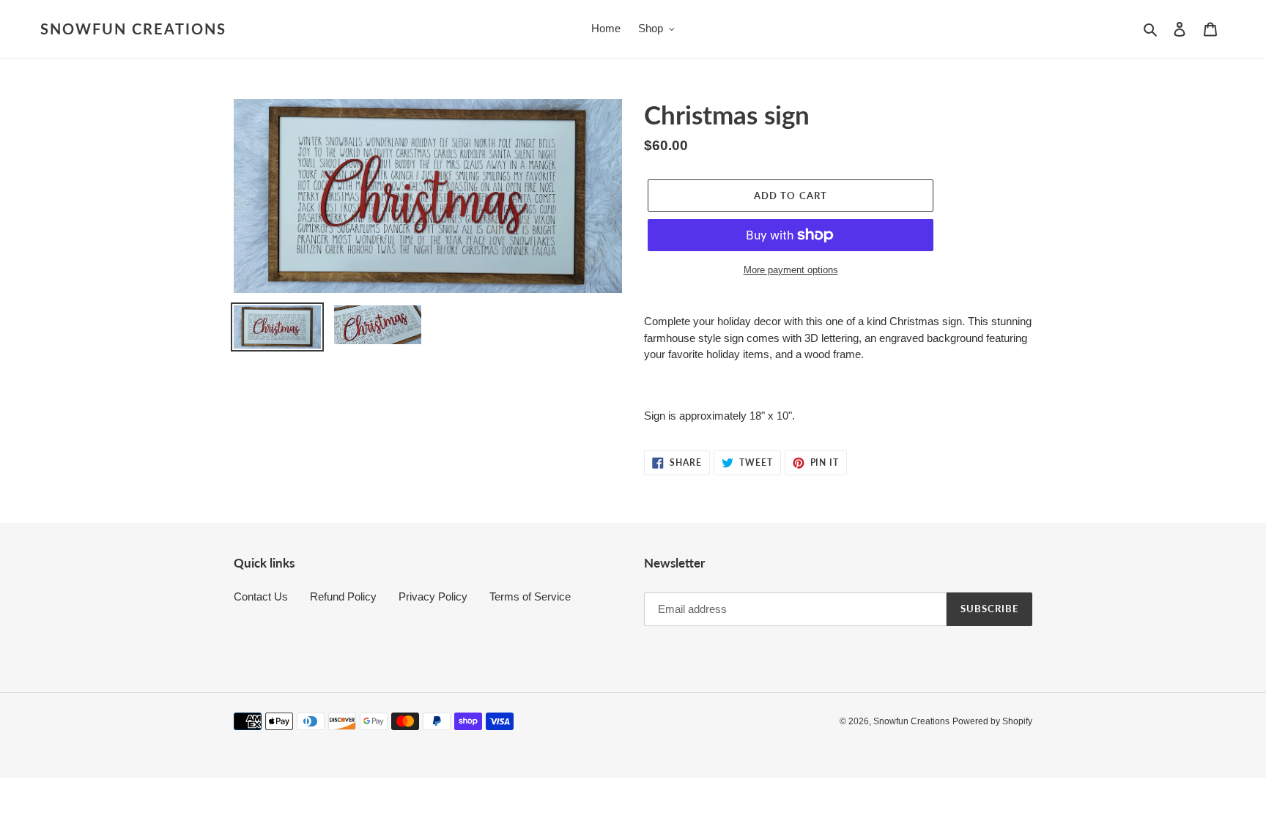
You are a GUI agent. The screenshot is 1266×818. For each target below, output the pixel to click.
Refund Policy (343, 596)
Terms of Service (530, 596)
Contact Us (261, 596)
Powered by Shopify (992, 721)
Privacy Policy (433, 596)
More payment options (791, 269)
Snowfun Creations (133, 28)
